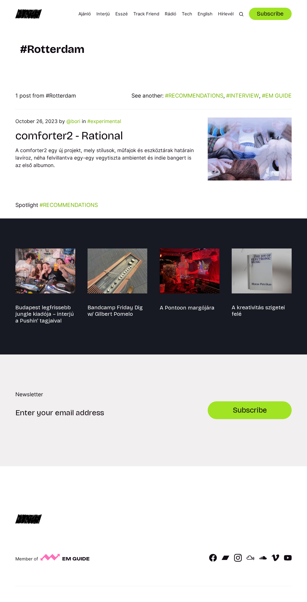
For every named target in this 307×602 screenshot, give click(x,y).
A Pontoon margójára (187, 307)
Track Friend (146, 13)
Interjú (103, 13)
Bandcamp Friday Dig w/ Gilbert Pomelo (115, 310)
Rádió (170, 13)
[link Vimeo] (275, 560)
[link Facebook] (213, 560)
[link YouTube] (288, 560)
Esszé (121, 13)
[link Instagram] (238, 560)
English (205, 13)
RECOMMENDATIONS (195, 95)
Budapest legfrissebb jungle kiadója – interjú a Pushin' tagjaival (44, 314)
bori (75, 121)
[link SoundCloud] (263, 560)
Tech (187, 13)
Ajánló (84, 13)
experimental (105, 121)
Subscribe (270, 13)
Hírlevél (226, 13)
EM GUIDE (278, 95)
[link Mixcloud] (250, 560)
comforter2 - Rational (69, 136)
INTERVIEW (244, 95)
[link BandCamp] (225, 560)
